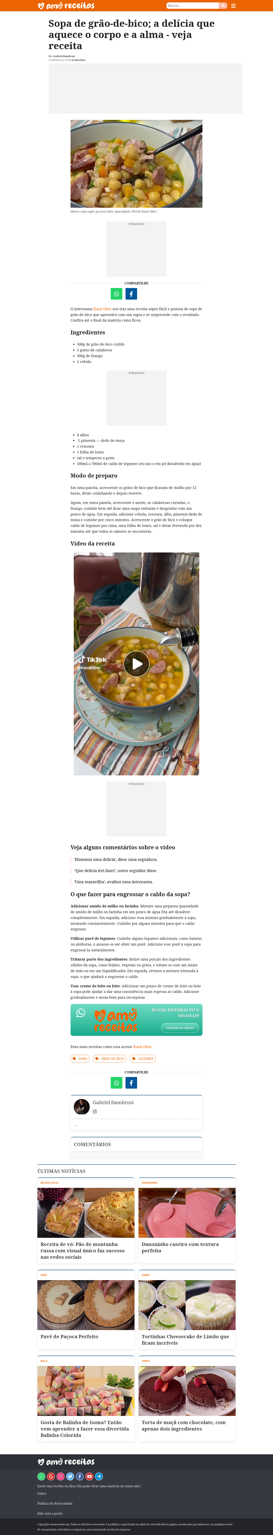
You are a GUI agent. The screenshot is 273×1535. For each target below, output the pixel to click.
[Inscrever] (89, 1476)
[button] (233, 5)
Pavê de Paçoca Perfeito (69, 1336)
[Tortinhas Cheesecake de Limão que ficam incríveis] (187, 1305)
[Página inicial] (86, 6)
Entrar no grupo (180, 1028)
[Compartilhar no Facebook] (131, 294)
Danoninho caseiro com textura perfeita (180, 1247)
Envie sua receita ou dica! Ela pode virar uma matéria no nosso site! (88, 1486)
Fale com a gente (50, 1513)
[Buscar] (223, 5)
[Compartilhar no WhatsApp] (116, 294)
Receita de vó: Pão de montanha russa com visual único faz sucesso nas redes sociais (83, 1250)
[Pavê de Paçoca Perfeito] (86, 1305)
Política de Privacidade (55, 1503)
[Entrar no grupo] (41, 1476)
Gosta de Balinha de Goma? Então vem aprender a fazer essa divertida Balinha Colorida (85, 1428)
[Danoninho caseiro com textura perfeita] (187, 1213)
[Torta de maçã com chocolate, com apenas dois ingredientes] (187, 1391)
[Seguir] (61, 1476)
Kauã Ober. (142, 1046)
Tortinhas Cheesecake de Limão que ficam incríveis (185, 1339)
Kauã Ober (102, 308)
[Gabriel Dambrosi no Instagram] (95, 1111)
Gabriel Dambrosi (64, 56)
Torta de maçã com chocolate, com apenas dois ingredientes (184, 1425)
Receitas (80, 60)
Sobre (41, 1493)
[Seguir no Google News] (51, 1476)
